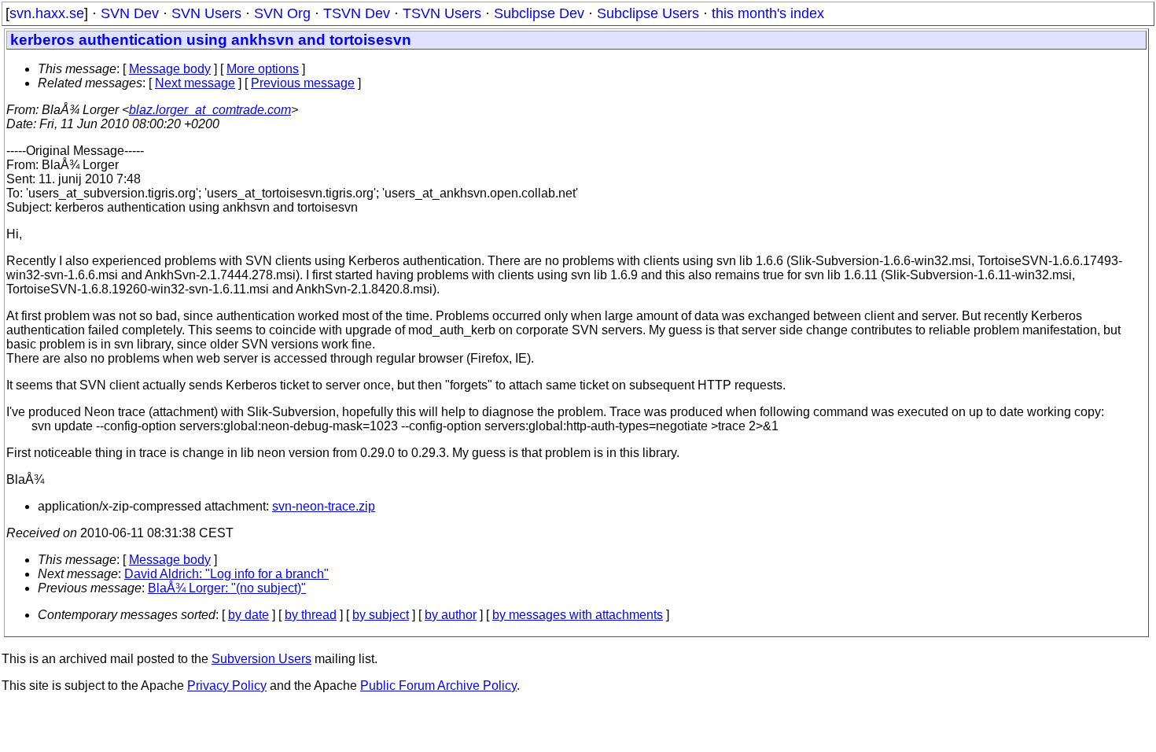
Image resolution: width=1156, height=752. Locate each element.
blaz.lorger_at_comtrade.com (210, 109)
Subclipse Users (648, 13)
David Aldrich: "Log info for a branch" (226, 574)
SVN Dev (130, 13)
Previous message (303, 83)
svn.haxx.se (46, 13)
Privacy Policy (227, 685)
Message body (170, 69)
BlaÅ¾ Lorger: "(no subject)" (227, 588)
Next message (195, 83)
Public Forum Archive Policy (438, 685)
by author (451, 614)
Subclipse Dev (539, 13)
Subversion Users (261, 658)
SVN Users (206, 13)
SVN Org (282, 13)
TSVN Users (442, 13)
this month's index (768, 13)
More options (262, 69)
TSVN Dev (356, 13)
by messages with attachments (577, 614)
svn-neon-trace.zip (323, 506)
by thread (311, 614)
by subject (380, 614)
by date (248, 614)
